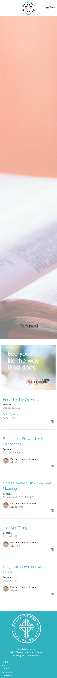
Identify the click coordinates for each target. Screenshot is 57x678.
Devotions (6, 672)
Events (5, 668)
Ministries (6, 675)
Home (4, 661)
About (4, 665)
